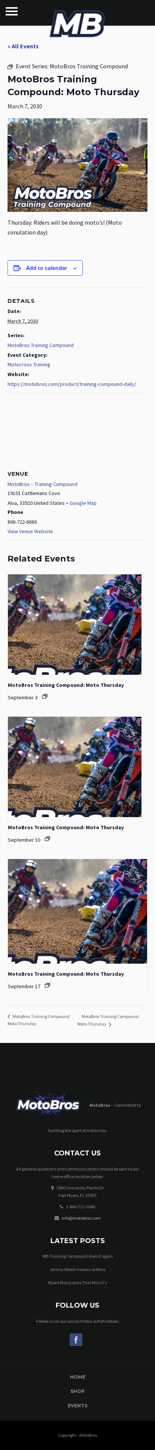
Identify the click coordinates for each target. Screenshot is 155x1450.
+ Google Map (81, 503)
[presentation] (74, 624)
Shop (77, 1391)
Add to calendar (46, 267)
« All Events (23, 46)
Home (77, 1377)
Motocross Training (29, 364)
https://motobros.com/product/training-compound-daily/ (72, 384)
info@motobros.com (81, 1218)
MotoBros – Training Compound (43, 484)
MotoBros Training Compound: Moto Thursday (66, 685)
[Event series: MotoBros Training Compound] (44, 696)
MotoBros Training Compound (41, 345)
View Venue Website (30, 531)
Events (77, 1405)
